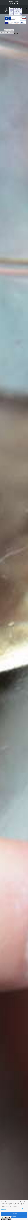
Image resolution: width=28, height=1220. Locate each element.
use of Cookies (12, 1208)
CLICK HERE (16, 33)
